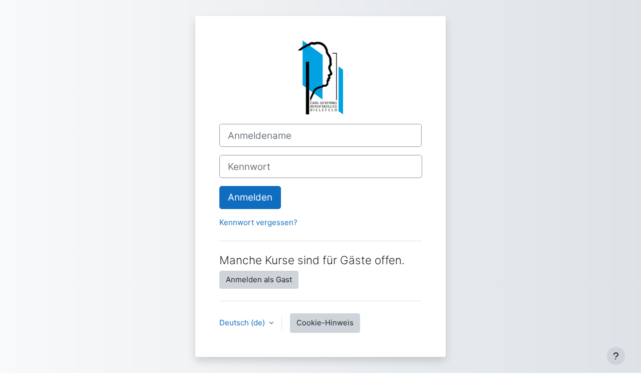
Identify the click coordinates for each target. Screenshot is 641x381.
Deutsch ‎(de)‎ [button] (243, 322)
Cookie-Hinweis (325, 322)
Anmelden (250, 197)
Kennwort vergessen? (258, 222)
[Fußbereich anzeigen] (616, 356)
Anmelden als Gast (259, 279)
